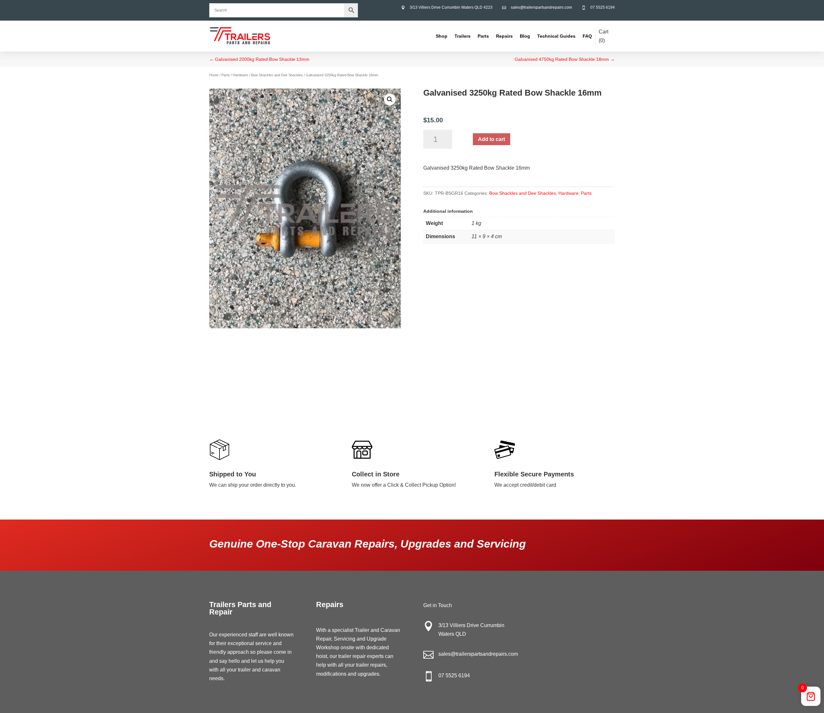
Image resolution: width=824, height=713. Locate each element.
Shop (441, 36)
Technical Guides (556, 36)
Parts (483, 36)
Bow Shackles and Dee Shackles (277, 75)
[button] (390, 99)
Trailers (462, 36)
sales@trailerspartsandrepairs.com (541, 7)
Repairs (504, 36)
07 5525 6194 (602, 7)
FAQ (587, 36)
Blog (525, 36)
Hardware (240, 75)
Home (214, 75)
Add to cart (491, 139)
